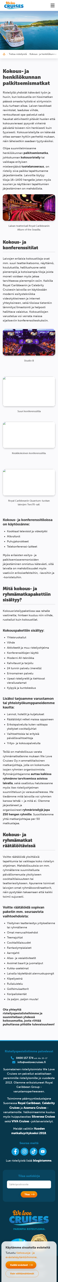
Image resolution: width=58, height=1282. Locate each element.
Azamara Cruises (35, 1108)
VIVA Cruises (20, 1121)
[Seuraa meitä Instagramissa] (24, 1151)
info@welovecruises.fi (31, 1062)
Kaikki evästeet (19, 1264)
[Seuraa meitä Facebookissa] (15, 1151)
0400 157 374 (24, 1058)
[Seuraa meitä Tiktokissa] (33, 1151)
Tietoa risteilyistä (18, 54)
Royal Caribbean (29, 1103)
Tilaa (27, 1194)
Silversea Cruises (43, 1116)
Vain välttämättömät (22, 1273)
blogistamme (42, 1160)
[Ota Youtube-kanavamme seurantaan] (43, 1151)
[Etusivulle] (14, 5)
